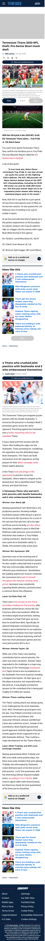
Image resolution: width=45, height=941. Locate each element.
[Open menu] (3, 3)
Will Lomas (9, 54)
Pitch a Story (7, 906)
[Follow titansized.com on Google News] (39, 258)
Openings (25, 894)
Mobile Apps (7, 902)
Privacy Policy (27, 906)
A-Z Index (6, 919)
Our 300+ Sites (27, 898)
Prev (9, 101)
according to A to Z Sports (20, 778)
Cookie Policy (27, 911)
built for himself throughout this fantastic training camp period (20, 580)
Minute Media (13, 925)
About (4, 894)
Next (36, 101)
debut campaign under (28, 462)
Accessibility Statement (32, 915)
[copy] (16, 57)
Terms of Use (8, 911)
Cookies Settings (29, 919)
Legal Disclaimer (9, 915)
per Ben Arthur (33, 525)
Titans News (13, 346)
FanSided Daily (28, 902)
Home (4, 346)
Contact (5, 898)
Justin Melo (10, 374)
